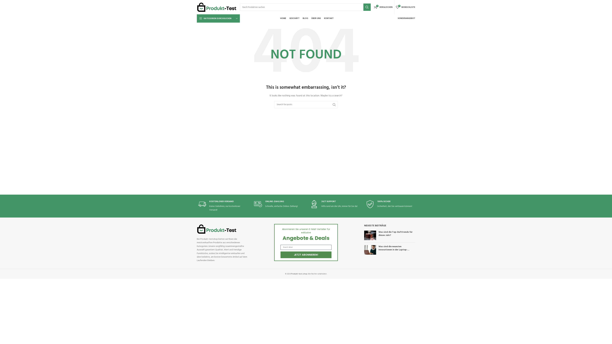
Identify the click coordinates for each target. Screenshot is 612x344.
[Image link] (217, 229)
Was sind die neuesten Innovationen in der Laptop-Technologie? (393, 250)
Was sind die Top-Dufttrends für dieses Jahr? (396, 233)
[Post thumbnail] (370, 235)
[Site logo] (217, 7)
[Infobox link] (222, 206)
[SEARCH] (367, 7)
